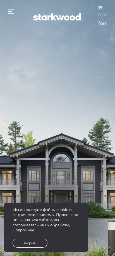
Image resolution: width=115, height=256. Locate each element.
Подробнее (23, 230)
